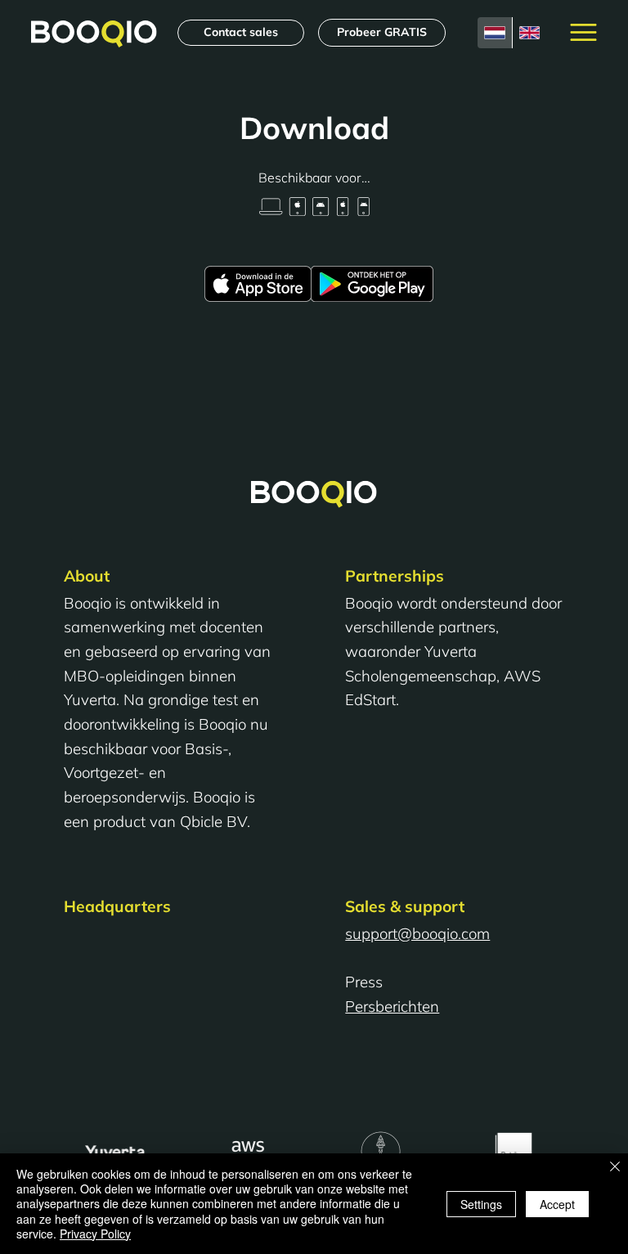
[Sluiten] (615, 1168)
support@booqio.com (417, 933)
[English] (529, 32)
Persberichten (392, 1006)
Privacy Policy (95, 1233)
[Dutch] (495, 32)
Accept (557, 1204)
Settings (481, 1204)
